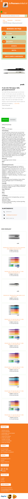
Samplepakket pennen (5, 458)
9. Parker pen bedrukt (5, 442)
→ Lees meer (16, 103)
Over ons (3, 481)
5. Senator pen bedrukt (6, 436)
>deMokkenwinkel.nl (5, 491)
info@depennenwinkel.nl (11, 215)
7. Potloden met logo (5, 439)
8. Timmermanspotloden (6, 440)
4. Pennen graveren (5, 434)
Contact (2, 479)
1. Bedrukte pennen (5, 430)
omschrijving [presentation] (12, 119)
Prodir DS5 (5, 21)
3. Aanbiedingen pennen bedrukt (8, 433)
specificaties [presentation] (5, 119)
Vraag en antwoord (5, 461)
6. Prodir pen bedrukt (5, 437)
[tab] (5, 120)
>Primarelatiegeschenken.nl (7, 489)
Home (4, 20)
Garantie (2, 460)
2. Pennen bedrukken (5, 431)
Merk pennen (10, 20)
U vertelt (2, 478)
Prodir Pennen (17, 20)
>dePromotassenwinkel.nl (6, 487)
